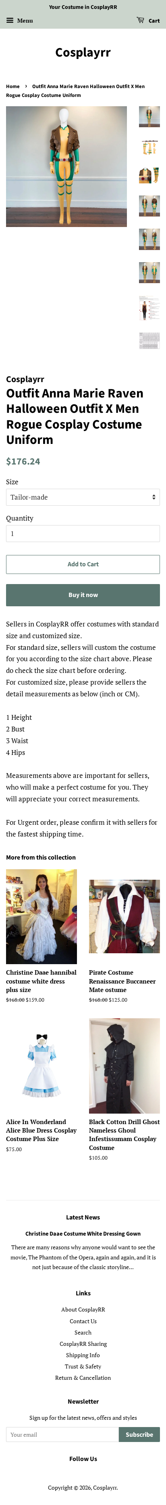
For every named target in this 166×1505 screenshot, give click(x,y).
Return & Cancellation (83, 1377)
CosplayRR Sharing (83, 1343)
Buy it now (83, 595)
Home (13, 86)
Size (12, 481)
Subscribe (139, 1434)
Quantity (19, 518)
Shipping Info (83, 1355)
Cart (153, 21)
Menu (24, 20)
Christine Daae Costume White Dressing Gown (83, 1234)
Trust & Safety (83, 1366)
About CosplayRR (83, 1309)
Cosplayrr (83, 52)
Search (83, 1332)
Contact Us (83, 1321)
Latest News (83, 1217)
